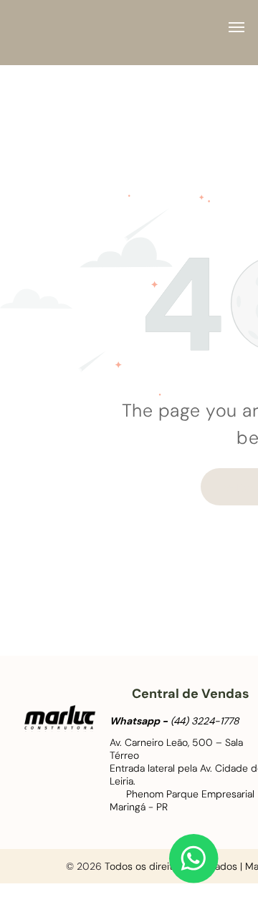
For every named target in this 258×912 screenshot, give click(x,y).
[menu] (236, 27)
